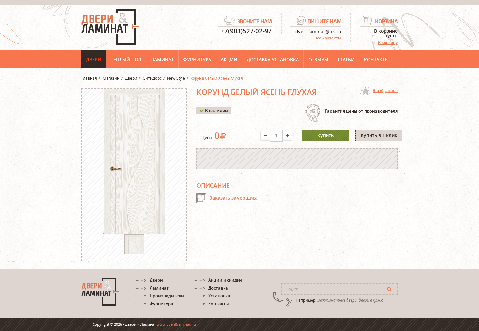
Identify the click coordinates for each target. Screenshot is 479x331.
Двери (93, 59)
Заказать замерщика (234, 198)
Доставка (218, 288)
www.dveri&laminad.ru (176, 324)
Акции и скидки (225, 280)
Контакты (376, 59)
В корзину (388, 42)
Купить (325, 135)
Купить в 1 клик (379, 135)
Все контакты (327, 38)
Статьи (346, 59)
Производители (167, 296)
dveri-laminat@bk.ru (318, 31)
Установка (219, 296)
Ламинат (162, 59)
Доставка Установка (273, 59)
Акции (229, 59)
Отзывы (318, 59)
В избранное (385, 90)
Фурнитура (197, 59)
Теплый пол (126, 59)
